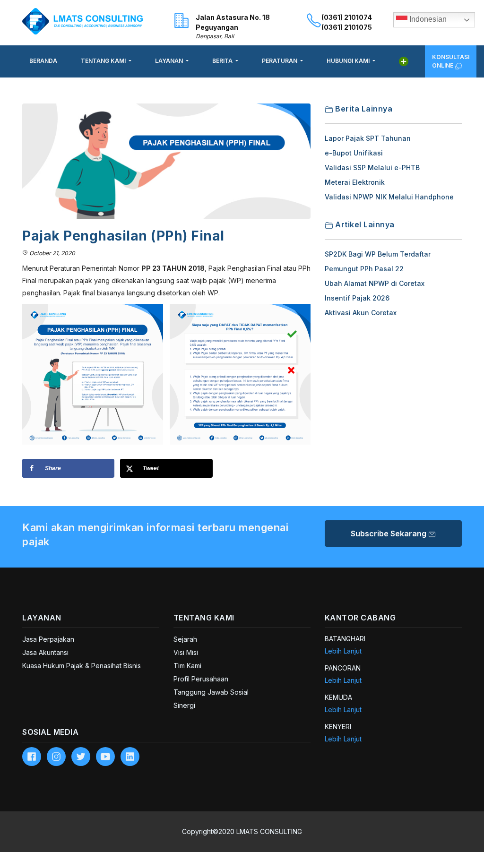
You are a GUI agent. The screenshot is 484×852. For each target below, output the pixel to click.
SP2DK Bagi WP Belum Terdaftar (378, 254)
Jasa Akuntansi (45, 652)
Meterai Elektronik (355, 182)
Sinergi (184, 705)
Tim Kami (187, 666)
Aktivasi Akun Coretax (361, 313)
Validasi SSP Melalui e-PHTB (372, 168)
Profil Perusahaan (200, 679)
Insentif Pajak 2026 (357, 298)
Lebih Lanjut (343, 651)
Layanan (169, 60)
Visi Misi (185, 652)
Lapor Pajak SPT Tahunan (368, 138)
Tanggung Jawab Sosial (211, 692)
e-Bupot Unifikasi (354, 153)
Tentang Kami (104, 60)
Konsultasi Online (450, 61)
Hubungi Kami (349, 60)
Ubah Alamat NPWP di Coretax (374, 283)
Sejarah (185, 639)
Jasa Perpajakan (48, 639)
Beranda (43, 60)
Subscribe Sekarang (389, 533)
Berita (223, 60)
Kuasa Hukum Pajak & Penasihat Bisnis (81, 666)
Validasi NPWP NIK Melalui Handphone (389, 197)
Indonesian (427, 19)
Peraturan (280, 60)
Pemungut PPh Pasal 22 (364, 269)
